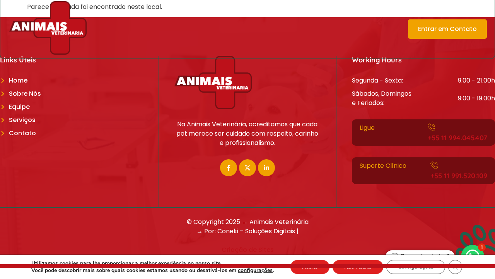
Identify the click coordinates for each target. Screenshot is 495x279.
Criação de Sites (248, 249)
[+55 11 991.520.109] (434, 165)
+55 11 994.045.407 (457, 137)
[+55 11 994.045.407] (431, 127)
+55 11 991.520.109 (458, 175)
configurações (255, 270)
